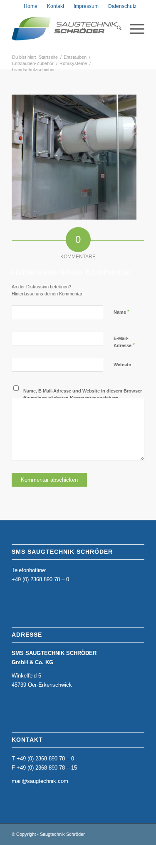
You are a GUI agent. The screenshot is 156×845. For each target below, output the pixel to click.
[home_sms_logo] (65, 28)
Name (121, 312)
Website (122, 364)
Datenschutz (122, 6)
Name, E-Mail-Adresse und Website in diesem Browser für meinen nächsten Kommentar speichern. (82, 394)
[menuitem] (31, 6)
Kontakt (55, 6)
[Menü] (132, 28)
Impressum (86, 6)
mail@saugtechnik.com (40, 781)
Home (30, 6)
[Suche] (115, 28)
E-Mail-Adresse (124, 342)
